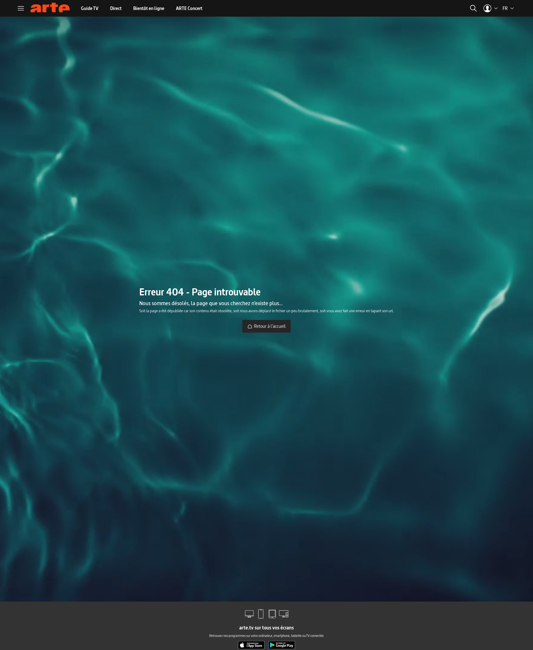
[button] (415, 8)
